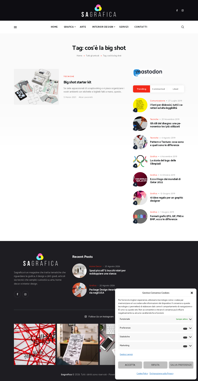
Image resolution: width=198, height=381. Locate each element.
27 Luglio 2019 (175, 100)
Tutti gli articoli (92, 56)
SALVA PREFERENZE (181, 364)
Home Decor (95, 266)
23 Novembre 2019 (170, 119)
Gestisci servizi (126, 354)
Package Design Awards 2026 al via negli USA (107, 291)
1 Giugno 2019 (167, 212)
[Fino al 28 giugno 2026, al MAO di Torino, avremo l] (34, 344)
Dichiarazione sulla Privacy (161, 373)
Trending (141, 89)
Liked (175, 89)
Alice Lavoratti (86, 97)
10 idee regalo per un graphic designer (166, 199)
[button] (191, 292)
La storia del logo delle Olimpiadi (163, 162)
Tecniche (69, 76)
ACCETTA (130, 364)
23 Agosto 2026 (112, 266)
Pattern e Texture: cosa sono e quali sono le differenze (167, 143)
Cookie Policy (142, 373)
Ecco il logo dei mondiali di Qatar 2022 (165, 181)
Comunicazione (157, 100)
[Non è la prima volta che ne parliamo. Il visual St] (77, 344)
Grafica (153, 156)
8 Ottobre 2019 (167, 175)
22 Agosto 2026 (107, 285)
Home (79, 55)
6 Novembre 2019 (168, 156)
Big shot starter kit (77, 82)
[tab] (141, 88)
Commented (158, 89)
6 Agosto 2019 (168, 137)
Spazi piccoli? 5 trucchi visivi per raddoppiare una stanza (107, 272)
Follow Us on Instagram (101, 316)
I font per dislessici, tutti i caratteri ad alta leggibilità (166, 106)
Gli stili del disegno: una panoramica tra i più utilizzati (165, 125)
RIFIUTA (155, 364)
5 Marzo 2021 (70, 97)
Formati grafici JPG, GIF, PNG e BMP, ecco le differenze (167, 218)
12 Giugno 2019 (167, 193)
